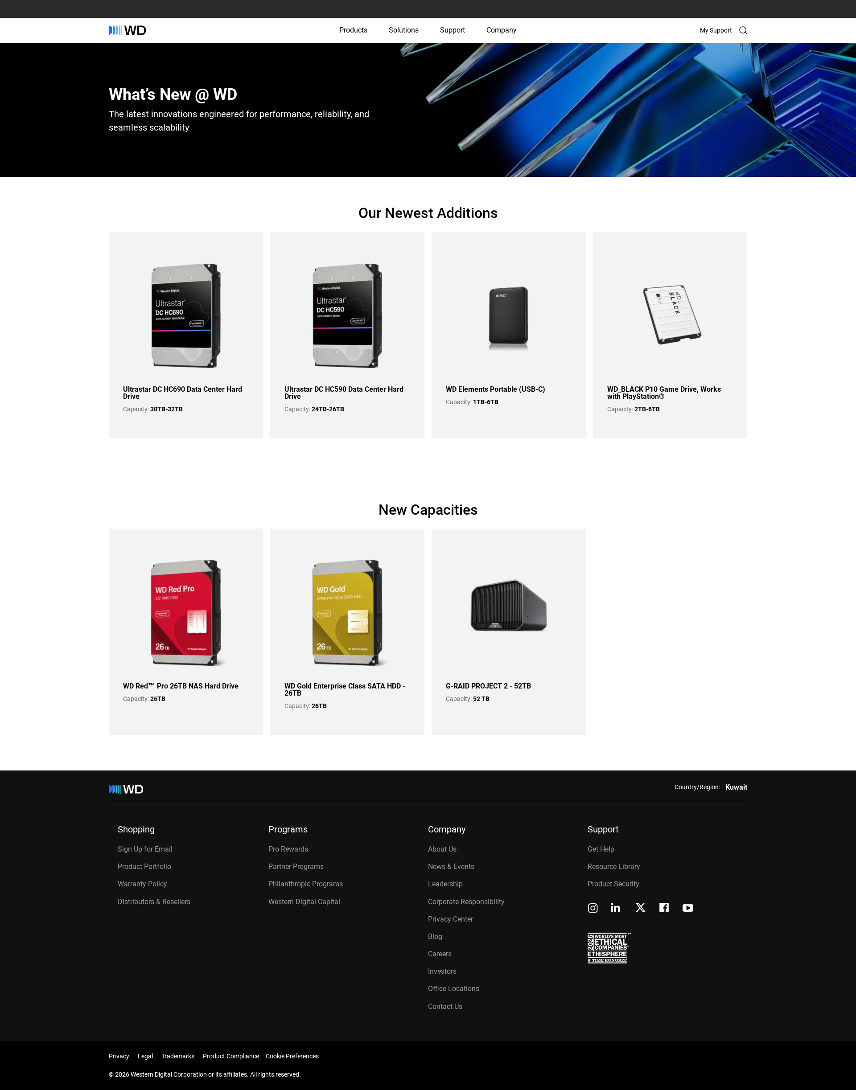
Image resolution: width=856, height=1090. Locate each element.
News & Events (451, 866)
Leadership (445, 884)
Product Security (613, 884)
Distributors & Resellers (154, 901)
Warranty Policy (142, 884)
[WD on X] (640, 908)
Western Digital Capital (304, 901)
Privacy (119, 1056)
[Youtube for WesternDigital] (688, 909)
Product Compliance (231, 1056)
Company (501, 30)
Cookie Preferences (292, 1056)
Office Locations (453, 988)
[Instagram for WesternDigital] (593, 909)
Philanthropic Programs (305, 884)
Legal (145, 1056)
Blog (435, 936)
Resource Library (614, 866)
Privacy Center (450, 919)
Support (452, 30)
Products (353, 30)
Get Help (601, 849)
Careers (440, 954)
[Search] (743, 30)
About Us (442, 849)
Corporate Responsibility (466, 901)
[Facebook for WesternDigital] (664, 909)
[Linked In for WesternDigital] (616, 909)
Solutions (404, 30)
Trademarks (177, 1056)
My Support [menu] (716, 30)
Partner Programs (296, 866)
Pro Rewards (288, 849)
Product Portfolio (144, 866)
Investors (442, 971)
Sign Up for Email (145, 849)
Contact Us (445, 1006)
